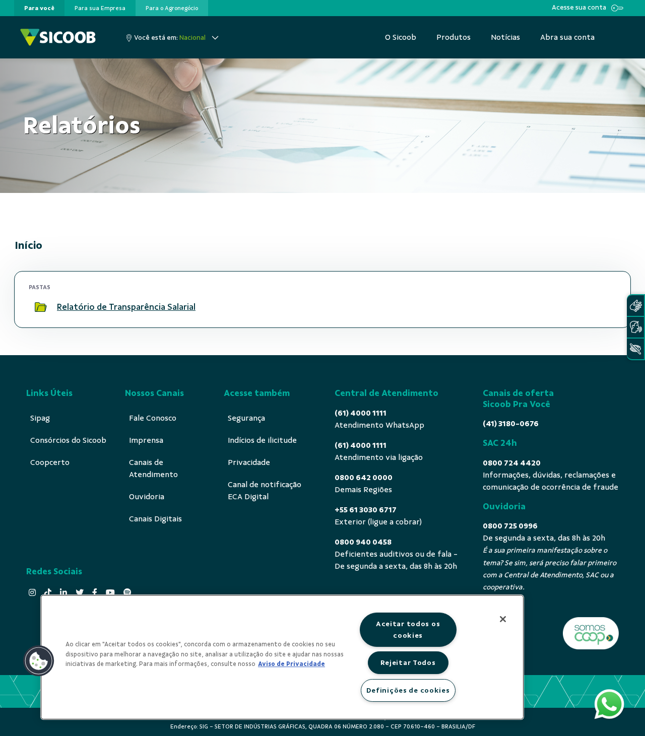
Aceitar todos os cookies (408, 629)
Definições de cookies (408, 690)
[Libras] (635, 305)
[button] (39, 661)
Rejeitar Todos (408, 662)
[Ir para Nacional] (58, 37)
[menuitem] (39, 8)
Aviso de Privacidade (291, 663)
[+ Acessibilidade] (635, 349)
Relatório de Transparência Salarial (126, 307)
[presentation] (39, 8)
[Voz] (635, 327)
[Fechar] (503, 619)
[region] (282, 657)
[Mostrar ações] (604, 307)
